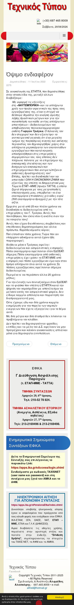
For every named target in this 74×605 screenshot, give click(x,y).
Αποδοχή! (59, 597)
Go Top (39, 602)
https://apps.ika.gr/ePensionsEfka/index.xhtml (37, 505)
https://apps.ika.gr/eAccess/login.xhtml (37, 467)
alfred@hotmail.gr (37, 588)
